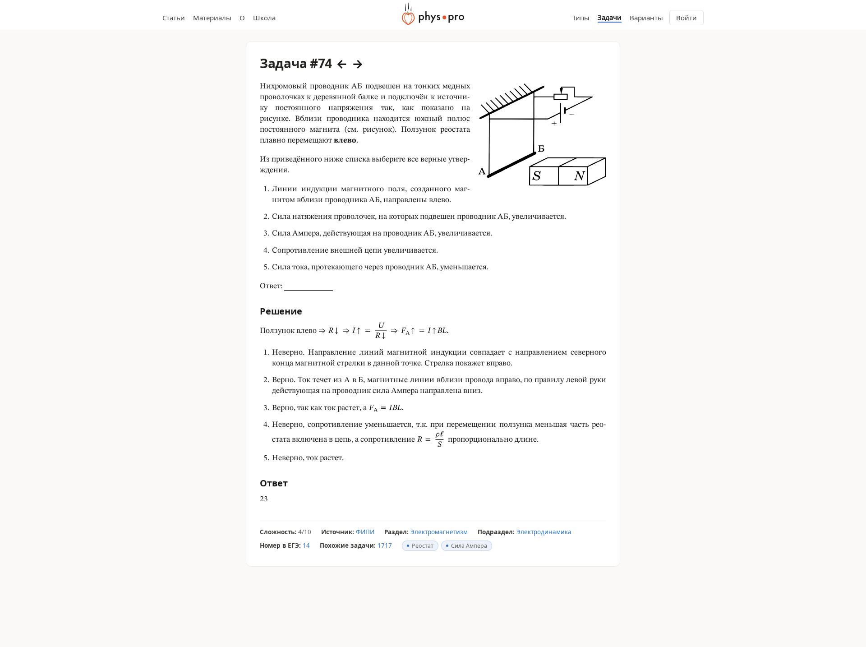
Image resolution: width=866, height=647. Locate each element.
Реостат (422, 546)
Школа (264, 18)
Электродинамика (543, 532)
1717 (385, 545)
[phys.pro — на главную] (433, 14)
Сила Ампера (469, 546)
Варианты (646, 18)
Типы (581, 18)
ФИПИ (365, 532)
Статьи (173, 18)
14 (306, 545)
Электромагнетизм (439, 532)
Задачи (610, 17)
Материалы (212, 18)
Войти (686, 17)
